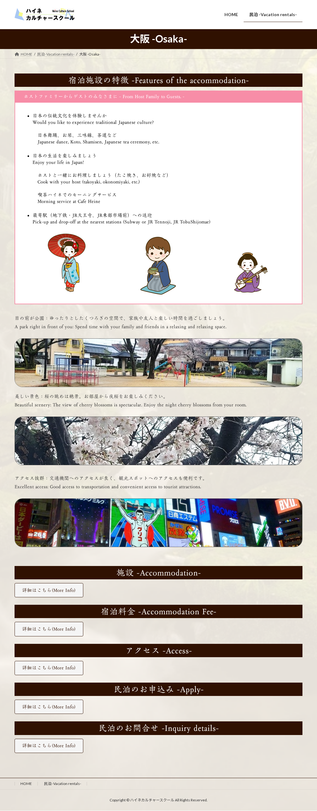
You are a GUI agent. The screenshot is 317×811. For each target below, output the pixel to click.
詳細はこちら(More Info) (49, 590)
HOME (26, 783)
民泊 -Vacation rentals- (62, 783)
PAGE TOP (303, 781)
